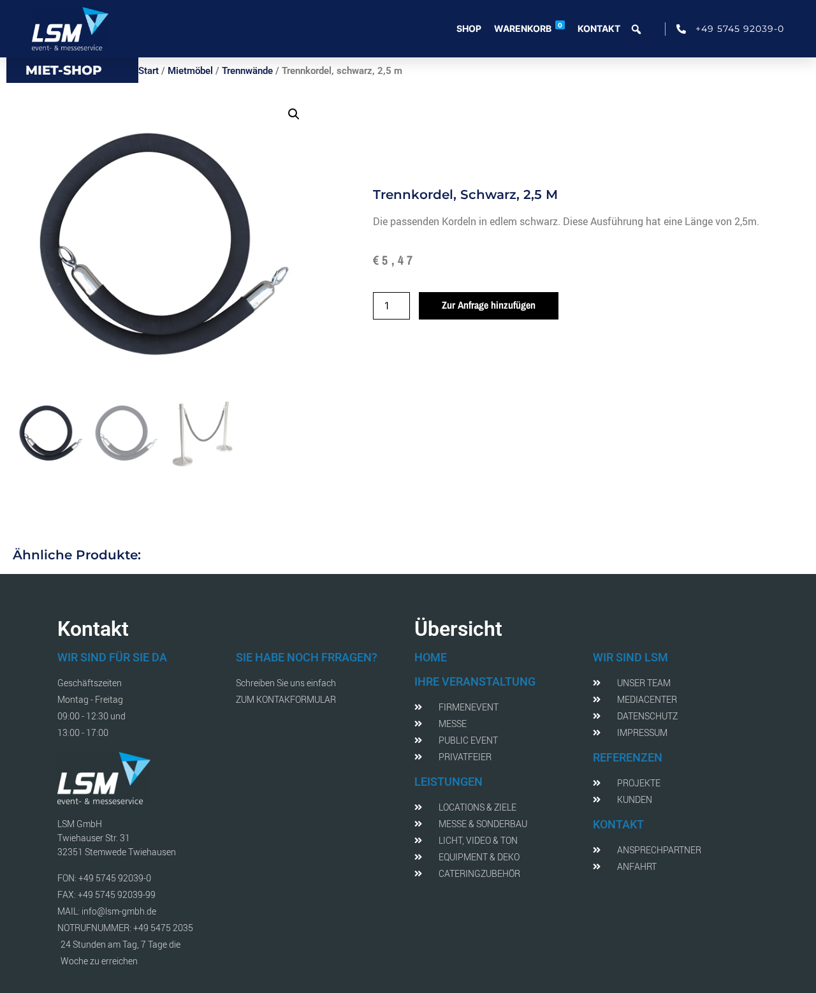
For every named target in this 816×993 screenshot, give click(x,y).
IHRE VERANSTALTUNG (475, 681)
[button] (293, 114)
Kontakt (599, 28)
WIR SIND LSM (630, 657)
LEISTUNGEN (448, 781)
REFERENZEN (627, 757)
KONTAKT (618, 824)
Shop (468, 28)
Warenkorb (528, 27)
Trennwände (247, 71)
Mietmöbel (190, 71)
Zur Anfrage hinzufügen (489, 305)
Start (148, 71)
